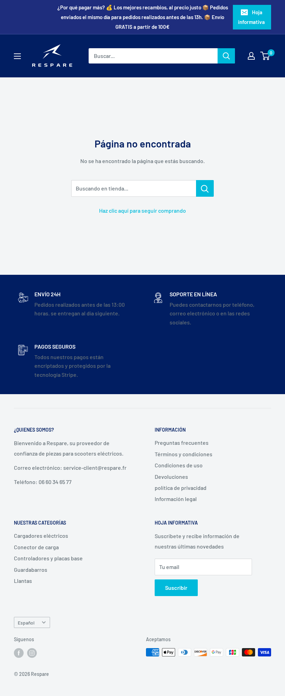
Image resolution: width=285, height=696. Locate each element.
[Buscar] (226, 55)
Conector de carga (36, 547)
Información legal (176, 498)
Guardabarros (30, 569)
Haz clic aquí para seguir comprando (142, 210)
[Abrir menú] (17, 56)
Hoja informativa (251, 17)
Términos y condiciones (183, 454)
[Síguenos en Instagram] (32, 653)
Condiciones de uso (179, 465)
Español (26, 623)
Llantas (23, 580)
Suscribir (176, 587)
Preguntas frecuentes (182, 442)
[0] (265, 56)
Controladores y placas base (48, 558)
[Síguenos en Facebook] (19, 653)
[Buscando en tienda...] (205, 188)
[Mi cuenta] (251, 56)
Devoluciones (171, 476)
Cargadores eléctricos (41, 535)
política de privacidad (180, 487)
